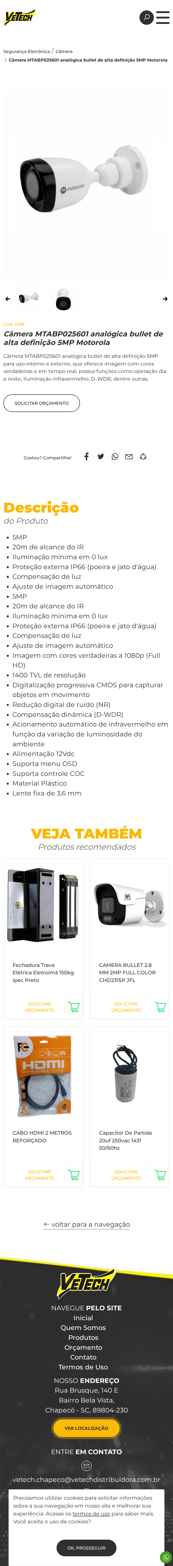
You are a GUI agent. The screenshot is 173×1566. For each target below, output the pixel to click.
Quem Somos (83, 1327)
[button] (41, 403)
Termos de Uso (83, 1367)
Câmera (64, 51)
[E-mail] (129, 456)
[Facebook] (86, 456)
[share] (143, 456)
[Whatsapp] (115, 456)
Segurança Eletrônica (26, 51)
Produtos (83, 1337)
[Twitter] (101, 456)
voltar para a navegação (90, 1224)
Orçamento (83, 1347)
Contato (83, 1357)
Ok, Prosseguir (86, 1548)
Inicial (83, 1318)
